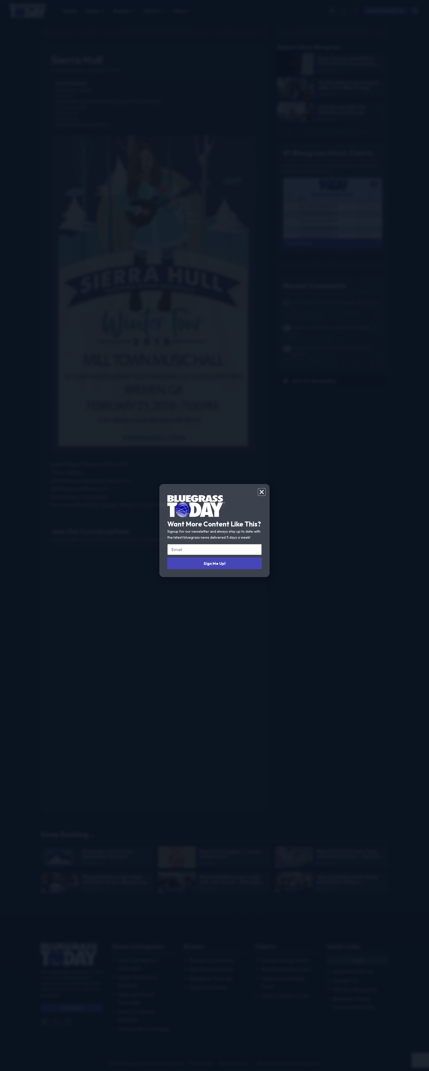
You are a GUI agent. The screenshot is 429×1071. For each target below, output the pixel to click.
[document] (214, 535)
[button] (262, 492)
